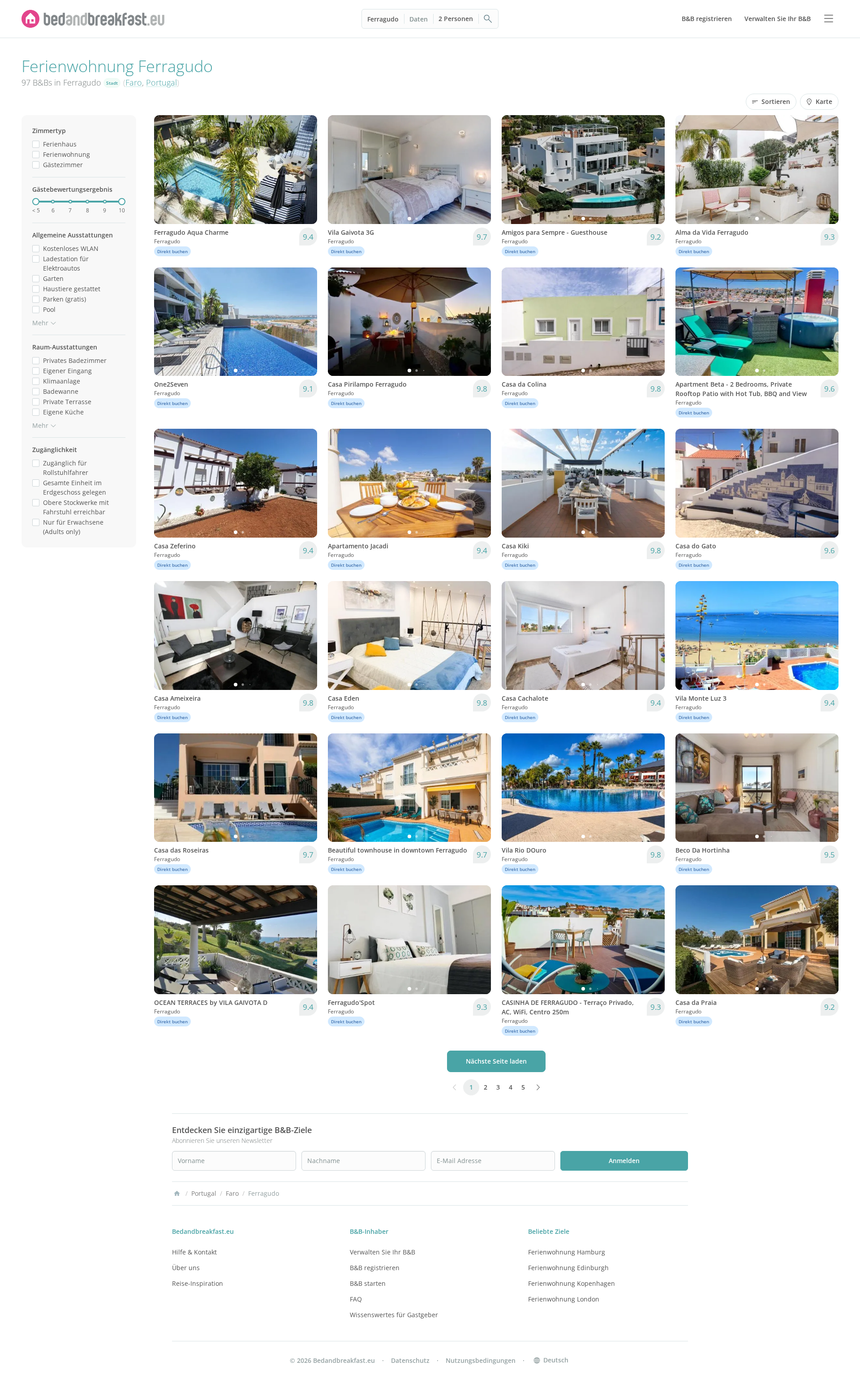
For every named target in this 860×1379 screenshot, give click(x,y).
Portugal (161, 82)
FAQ (356, 1299)
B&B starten (368, 1283)
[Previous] (167, 169)
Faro (133, 82)
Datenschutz (410, 1360)
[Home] (177, 1193)
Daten (418, 19)
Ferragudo (383, 19)
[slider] (35, 201)
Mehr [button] (40, 323)
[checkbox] (35, 144)
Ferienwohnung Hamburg (566, 1252)
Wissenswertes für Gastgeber (394, 1314)
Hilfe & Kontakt (194, 1252)
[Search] (488, 18)
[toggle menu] (829, 19)
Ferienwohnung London (563, 1299)
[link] (93, 19)
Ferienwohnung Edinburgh (568, 1267)
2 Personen (456, 18)
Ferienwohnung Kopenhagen (571, 1283)
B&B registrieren (375, 1267)
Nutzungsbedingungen (481, 1360)
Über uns (186, 1267)
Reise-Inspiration (197, 1283)
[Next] (305, 169)
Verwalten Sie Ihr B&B (382, 1252)
